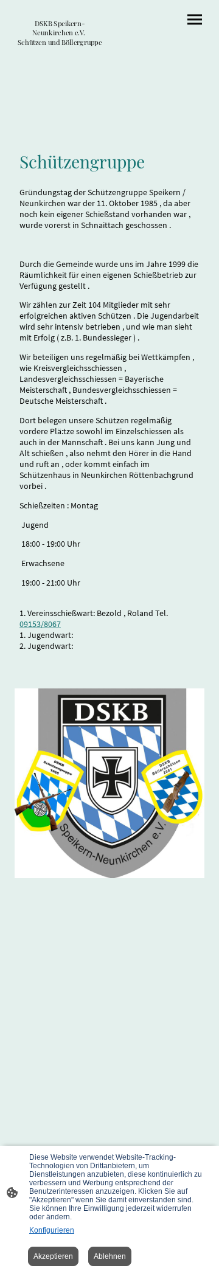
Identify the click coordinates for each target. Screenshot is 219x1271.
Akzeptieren (53, 1256)
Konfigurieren (51, 1230)
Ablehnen (110, 1256)
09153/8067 (40, 623)
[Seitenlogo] (60, 52)
